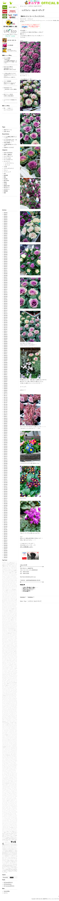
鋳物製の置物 (8, 869)
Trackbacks (30, 597)
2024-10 (5, 251)
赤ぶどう (14, 865)
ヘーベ (13, 771)
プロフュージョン (9, 768)
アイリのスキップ (13, 575)
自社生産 (12, 858)
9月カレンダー (6, 562)
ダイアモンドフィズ (7, 693)
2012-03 (5, 514)
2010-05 (5, 552)
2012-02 (5, 515)
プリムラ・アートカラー (6, 761)
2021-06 (5, 320)
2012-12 (5, 498)
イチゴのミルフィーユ (9, 592)
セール (14, 689)
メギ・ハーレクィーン (12, 802)
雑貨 (5, 192)
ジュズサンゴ (7, 667)
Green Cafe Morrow (8, 152)
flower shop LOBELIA (8, 66)
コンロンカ (12, 648)
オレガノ (9, 603)
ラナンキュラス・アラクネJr (10, 806)
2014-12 (5, 456)
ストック (14, 675)
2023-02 (5, 286)
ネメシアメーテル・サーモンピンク (8, 711)
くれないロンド (14, 565)
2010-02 (5, 557)
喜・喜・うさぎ (11, 835)
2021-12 (5, 310)
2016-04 (5, 428)
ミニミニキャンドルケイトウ (11, 799)
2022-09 (5, 294)
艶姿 (14, 858)
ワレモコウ (4, 831)
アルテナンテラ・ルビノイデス (7, 586)
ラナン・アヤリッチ (12, 807)
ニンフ (3, 708)
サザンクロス (8, 652)
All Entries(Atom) (7, 884)
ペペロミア (15, 777)
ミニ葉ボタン (8, 800)
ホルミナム (10, 782)
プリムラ (33, 20)
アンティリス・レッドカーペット (10, 588)
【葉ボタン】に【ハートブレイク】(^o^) (32, 16)
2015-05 (5, 447)
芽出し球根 (7, 861)
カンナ (7, 613)
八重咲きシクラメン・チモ (8, 832)
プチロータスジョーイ (10, 757)
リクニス (13, 812)
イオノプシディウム (12, 591)
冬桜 (13, 832)
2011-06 (5, 529)
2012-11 (5, 500)
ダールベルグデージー (13, 695)
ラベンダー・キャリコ (8, 810)
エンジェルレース (11, 597)
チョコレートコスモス (12, 698)
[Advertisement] (9, 119)
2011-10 (5, 522)
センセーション (10, 689)
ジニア (6, 666)
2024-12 (5, 247)
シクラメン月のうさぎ (7, 660)
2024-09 (5, 252)
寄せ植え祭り (11, 843)
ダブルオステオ (8, 694)
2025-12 (5, 226)
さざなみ (12, 566)
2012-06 (5, 508)
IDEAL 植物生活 (8, 154)
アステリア (6, 579)
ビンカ (10, 736)
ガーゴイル (12, 615)
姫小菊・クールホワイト (10, 840)
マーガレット (5, 789)
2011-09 (5, 524)
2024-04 (5, 261)
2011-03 (5, 535)
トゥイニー (13, 702)
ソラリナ (3, 692)
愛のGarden (6, 180)
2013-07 (5, 486)
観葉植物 (6, 191)
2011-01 (5, 538)
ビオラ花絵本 (5, 734)
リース (5, 821)
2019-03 (5, 367)
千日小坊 (15, 833)
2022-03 (5, 305)
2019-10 (5, 355)
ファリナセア (9, 740)
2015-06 (5, 446)
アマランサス (10, 582)
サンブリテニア (10, 655)
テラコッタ (11, 699)
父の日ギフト (7, 189)
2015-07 (5, 444)
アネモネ (12, 580)
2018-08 (5, 380)
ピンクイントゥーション (9, 738)
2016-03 (5, 430)
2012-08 (5, 505)
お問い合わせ (7, 131)
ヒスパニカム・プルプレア (8, 729)
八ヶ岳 (10, 831)
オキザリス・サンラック (7, 599)
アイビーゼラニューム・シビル (7, 574)
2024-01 (5, 266)
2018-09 (5, 378)
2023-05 (5, 280)
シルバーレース (9, 662)
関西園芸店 (9, 870)
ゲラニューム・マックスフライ (10, 642)
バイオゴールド (9, 720)
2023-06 (5, 279)
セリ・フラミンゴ (10, 684)
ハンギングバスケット (9, 718)
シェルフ (11, 656)
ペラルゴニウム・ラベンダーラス (9, 779)
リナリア (12, 816)
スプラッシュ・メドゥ (11, 677)
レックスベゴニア (14, 823)
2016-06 (5, 425)
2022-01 (5, 308)
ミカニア (7, 794)
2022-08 (5, 296)
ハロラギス (9, 716)
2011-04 (5, 533)
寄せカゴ (9, 842)
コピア (4, 645)
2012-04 (5, 512)
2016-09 (5, 420)
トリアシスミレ (12, 703)
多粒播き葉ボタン (14, 838)
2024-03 (5, 263)
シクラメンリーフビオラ (6, 657)
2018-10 (5, 376)
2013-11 (5, 479)
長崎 (11, 869)
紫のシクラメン (8, 857)
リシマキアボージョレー (8, 813)
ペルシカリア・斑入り (9, 781)
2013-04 (5, 491)
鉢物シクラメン (11, 868)
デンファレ (9, 702)
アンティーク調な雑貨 (12, 589)
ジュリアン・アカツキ (9, 669)
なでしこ (9, 568)
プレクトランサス (11, 766)
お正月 (8, 564)
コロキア (14, 647)
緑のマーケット (5, 858)
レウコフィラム (7, 823)
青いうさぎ (13, 871)
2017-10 (5, 397)
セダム (10, 682)
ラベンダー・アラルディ (6, 809)
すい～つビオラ (11, 567)
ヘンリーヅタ (9, 771)
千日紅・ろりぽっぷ (13, 834)
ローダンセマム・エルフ (9, 828)
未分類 (5, 184)
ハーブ (12, 719)
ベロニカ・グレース (7, 774)
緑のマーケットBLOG (8, 94)
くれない (9, 565)
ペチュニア (14, 776)
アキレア (7, 578)
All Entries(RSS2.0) (8, 882)
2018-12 (5, 373)
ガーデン (11, 616)
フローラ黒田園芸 (7, 81)
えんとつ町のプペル (8, 156)
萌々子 (10, 861)
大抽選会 (12, 839)
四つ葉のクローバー (6, 836)
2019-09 (5, 357)
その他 (5, 166)
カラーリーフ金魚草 (10, 608)
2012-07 (5, 507)
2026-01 (5, 225)
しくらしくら (5, 567)
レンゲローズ (11, 824)
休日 (5, 173)
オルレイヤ (6, 603)
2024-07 (5, 256)
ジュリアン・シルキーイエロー (8, 671)
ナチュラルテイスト (13, 705)
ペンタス (15, 781)
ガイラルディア (9, 614)
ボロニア (3, 784)
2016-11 (5, 416)
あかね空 (8, 563)
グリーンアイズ (6, 635)
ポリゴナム (5, 786)
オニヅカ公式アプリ (8, 159)
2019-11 (5, 353)
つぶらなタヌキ (5, 568)
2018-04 (5, 387)
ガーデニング (30, 18)
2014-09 (5, 461)
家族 (5, 177)
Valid (7, 891)
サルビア (4, 653)
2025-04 (5, 240)
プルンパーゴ (5, 766)
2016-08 (5, 421)
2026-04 (5, 219)
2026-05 (5, 218)
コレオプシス (10, 647)
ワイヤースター (10, 829)
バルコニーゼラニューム (12, 724)
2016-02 (5, 432)
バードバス (8, 727)
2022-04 (5, 303)
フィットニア (14, 740)
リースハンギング (10, 821)
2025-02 (5, 244)
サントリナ (11, 654)
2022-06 (5, 299)
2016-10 (5, 418)
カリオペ (7, 609)
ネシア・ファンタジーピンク (10, 708)
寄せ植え (55, 20)
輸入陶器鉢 (6, 866)
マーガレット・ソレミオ (10, 790)
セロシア (9, 688)
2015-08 (5, 442)
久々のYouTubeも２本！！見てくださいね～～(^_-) (10, 140)
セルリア (15, 684)
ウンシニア (13, 594)
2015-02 (5, 453)
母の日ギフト (7, 187)
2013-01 (5, 496)
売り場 (11, 837)
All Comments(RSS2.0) (9, 886)
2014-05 (5, 468)
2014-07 (5, 465)
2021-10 (5, 313)
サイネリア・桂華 (12, 651)
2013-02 (5, 495)
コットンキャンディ (9, 644)
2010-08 (5, 547)
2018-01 (5, 392)
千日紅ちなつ (7, 834)
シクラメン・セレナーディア (25, 20)
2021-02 (5, 327)
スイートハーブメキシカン (8, 673)
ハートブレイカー (8, 719)
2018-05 (5, 385)
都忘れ (15, 866)
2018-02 (5, 390)
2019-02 (5, 369)
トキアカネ (7, 703)
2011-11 (5, 521)
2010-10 (5, 543)
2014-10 (5, 460)
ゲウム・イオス (7, 639)
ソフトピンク (15, 691)
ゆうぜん (9, 570)
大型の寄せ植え (8, 839)
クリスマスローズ (11, 629)
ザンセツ (4, 656)
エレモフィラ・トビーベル (11, 596)
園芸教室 (7, 837)
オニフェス (7, 164)
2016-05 (5, 427)
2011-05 (5, 531)
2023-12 (5, 268)
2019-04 (5, 366)
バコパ (7, 721)
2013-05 (5, 489)
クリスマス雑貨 (13, 630)
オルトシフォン (11, 602)
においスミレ (13, 568)
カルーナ (12, 610)
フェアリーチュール (8, 741)
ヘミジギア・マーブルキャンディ (10, 769)
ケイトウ (5, 637)
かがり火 (6, 565)
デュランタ (13, 701)
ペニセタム (11, 777)
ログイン (6, 893)
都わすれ (12, 866)
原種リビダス (4, 835)
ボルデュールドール (12, 783)
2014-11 (5, 458)
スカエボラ (15, 673)
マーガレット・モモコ (7, 793)
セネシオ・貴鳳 (6, 683)
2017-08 (5, 400)
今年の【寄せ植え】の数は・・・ (30, 587)
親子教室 (4, 865)
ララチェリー (5, 812)
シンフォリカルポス (9, 664)
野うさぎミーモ (5, 867)
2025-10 (5, 230)
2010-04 (5, 554)
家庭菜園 (6, 175)
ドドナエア (12, 704)
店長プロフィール (8, 129)
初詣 (10, 833)
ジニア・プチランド (10, 666)
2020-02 (5, 348)
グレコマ (7, 636)
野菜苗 (12, 867)
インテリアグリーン (9, 163)
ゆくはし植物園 (7, 58)
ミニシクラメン (10, 795)
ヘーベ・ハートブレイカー (47, 20)
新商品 (5, 182)
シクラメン (15, 656)
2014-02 (5, 474)
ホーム (21, 6)
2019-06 (5, 362)
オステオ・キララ (14, 600)
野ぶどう (9, 867)
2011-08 (5, 526)
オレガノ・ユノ (14, 603)
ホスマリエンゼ (5, 782)
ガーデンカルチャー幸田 (9, 617)
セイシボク (11, 681)
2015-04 (5, 449)
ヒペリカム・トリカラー (8, 731)
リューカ (8, 817)
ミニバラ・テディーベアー (8, 797)
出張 (15, 832)
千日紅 (3, 834)
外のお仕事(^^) (26, 591)
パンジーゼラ (8, 728)
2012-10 (5, 501)
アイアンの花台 (11, 571)
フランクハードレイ (9, 743)
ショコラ (7, 661)
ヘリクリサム (8, 770)
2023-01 (5, 287)
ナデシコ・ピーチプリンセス (11, 706)
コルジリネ (6, 647)
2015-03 (5, 451)
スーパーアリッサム (10, 678)
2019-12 (5, 352)
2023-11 (5, 270)
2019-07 (5, 360)
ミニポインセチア (9, 798)
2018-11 (5, 374)
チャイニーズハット (9, 697)
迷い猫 (9, 866)
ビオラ (3, 732)
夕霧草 (10, 838)
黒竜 (6, 872)
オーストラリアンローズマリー (11, 605)
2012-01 (5, 517)
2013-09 (5, 482)
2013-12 (5, 477)
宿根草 (6, 842)
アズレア (8, 580)
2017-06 (5, 404)
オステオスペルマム (6, 600)
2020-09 (5, 336)
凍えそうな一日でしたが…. (29, 588)
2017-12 (5, 394)
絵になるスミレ (14, 857)
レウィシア (7, 822)
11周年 (10, 562)
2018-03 (5, 388)
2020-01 (5, 350)
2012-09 (5, 503)
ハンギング (10, 717)
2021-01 (5, 329)
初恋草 (7, 833)
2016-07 (5, 423)
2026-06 (5, 216)
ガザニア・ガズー (6, 615)
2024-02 (5, 265)
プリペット (13, 758)
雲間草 (10, 871)
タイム (7, 692)
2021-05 (5, 322)
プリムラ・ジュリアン (9, 763)
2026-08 (5, 212)
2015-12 (5, 435)
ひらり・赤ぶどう (9, 569)
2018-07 (5, 381)
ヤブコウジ (7, 804)
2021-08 (5, 317)
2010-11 (5, 541)
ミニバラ (14, 795)
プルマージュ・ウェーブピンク (7, 765)
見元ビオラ (7, 863)
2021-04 (5, 324)
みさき (6, 570)
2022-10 (5, 292)
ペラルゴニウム (5, 778)
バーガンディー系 (10, 726)
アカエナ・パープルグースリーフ (8, 576)
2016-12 (5, 414)
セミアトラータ (11, 683)
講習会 (11, 865)
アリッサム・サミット (9, 584)
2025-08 (5, 233)
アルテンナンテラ (8, 587)
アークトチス (10, 590)
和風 (8, 835)
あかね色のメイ (13, 563)
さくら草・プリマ (8, 566)
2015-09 (5, 440)
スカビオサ (4, 674)
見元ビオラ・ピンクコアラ (8, 864)
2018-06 (5, 383)
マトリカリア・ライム (10, 788)
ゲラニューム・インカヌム (6, 640)
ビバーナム (14, 735)
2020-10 (5, 334)
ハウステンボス (7, 715)
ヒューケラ (15, 731)
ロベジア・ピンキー (9, 825)
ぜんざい (15, 567)
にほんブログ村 (23, 564)
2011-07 (5, 528)
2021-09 (5, 315)
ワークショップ (7, 171)
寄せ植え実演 (6, 843)
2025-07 (5, 235)
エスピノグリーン (8, 595)
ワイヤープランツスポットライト (11, 830)
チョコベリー (5, 698)
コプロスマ (8, 645)
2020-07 (5, 339)
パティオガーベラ (14, 727)
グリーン (11, 634)
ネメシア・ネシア (9, 712)
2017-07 (5, 402)
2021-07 (5, 319)
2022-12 (5, 289)
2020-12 (5, 331)
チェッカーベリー (5, 696)
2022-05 (5, 301)
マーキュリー (13, 793)
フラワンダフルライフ (9, 168)
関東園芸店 (5, 870)
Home (21, 601)
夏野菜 (7, 838)
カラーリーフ (4, 608)
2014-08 (5, 463)
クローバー (7, 634)
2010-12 (5, 540)
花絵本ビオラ (12, 860)
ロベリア (14, 825)
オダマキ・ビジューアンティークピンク (9, 601)
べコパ (13, 569)
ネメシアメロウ (11, 709)
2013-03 (5, 493)
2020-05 (5, 343)
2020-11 (5, 333)
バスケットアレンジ (12, 721)
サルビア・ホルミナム (10, 653)
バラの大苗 (11, 722)
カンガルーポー (10, 612)
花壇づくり (5, 860)
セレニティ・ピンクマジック (10, 686)
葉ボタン (23, 21)
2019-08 (5, 359)
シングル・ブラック (11, 663)
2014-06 (5, 467)
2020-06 (5, 341)
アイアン (6, 571)
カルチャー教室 (8, 610)
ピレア (11, 737)
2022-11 (5, 291)
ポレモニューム (10, 786)
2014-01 (5, 475)
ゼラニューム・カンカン (10, 690)
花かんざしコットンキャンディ (10, 859)
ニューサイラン (14, 707)
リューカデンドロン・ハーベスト (8, 820)
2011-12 (5, 519)
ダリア (7, 695)
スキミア (3, 675)
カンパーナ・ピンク (11, 613)
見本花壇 (14, 864)
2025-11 (5, 228)
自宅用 (9, 858)
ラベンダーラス (14, 808)
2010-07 (5, 548)
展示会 (15, 843)
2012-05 (5, 510)
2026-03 (5, 221)
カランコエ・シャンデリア (12, 607)
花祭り (8, 860)
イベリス (14, 592)
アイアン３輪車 (14, 572)
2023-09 (5, 273)
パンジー (3, 728)
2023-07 (5, 277)
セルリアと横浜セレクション (7, 685)
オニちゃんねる (7, 158)
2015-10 (5, 439)
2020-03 (5, 346)
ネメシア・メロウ (9, 714)
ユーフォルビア (10, 805)
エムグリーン (13, 595)
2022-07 (5, 298)
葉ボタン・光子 (9, 862)
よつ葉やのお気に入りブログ (10, 73)
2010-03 (5, 555)
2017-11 (5, 395)
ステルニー (11, 675)
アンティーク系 (5, 589)
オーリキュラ (10, 606)
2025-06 (5, 237)
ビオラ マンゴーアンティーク (10, 732)
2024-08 (5, 254)
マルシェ (6, 170)
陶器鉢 (13, 870)
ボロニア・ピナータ (9, 784)
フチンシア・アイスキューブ (9, 742)
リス (6, 816)
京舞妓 (7, 831)
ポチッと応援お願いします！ (26, 546)
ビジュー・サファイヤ (12, 734)
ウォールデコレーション (6, 594)
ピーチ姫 (7, 739)
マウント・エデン (10, 787)
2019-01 (5, 371)
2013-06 (5, 488)
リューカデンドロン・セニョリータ (11, 819)
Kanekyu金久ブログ (8, 87)
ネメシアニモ (6, 709)
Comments (22, 597)
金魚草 (15, 867)
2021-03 (5, 326)
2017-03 (5, 409)
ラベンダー (9, 808)
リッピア (9, 816)
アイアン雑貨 (8, 572)
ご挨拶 (3, 566)
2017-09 (5, 399)
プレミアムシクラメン (8, 767)
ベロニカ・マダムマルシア (10, 775)
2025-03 (5, 242)
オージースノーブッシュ (6, 604)
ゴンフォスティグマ (11, 649)
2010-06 (5, 550)
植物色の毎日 (7, 185)
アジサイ (10, 578)
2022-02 (5, 306)
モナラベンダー (12, 803)
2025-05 (5, 238)
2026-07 (5, 214)
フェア (3, 741)
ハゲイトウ (12, 715)
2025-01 (5, 245)
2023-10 (5, 272)
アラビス (11, 583)
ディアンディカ (10, 700)
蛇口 (13, 862)
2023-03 (5, 284)
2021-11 (5, 312)
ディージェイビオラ (7, 701)
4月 (2, 562)
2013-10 (5, 481)
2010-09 (5, 545)
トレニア (8, 704)
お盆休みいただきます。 (9, 147)
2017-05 (5, 406)
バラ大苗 (6, 724)
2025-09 (5, 232)
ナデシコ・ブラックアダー (6, 707)
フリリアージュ (39, 20)
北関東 (12, 833)
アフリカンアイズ (9, 581)
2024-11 (5, 249)
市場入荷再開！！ (8, 142)
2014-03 (5, 472)
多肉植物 (3, 839)
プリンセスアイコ (14, 764)
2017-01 (5, 413)
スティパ (7, 675)
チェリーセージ (11, 696)
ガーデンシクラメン (11, 618)
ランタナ (9, 812)
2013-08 (5, 484)
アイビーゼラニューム (12, 573)
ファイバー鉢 (12, 739)
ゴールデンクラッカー (11, 650)
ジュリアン (12, 667)
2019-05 (5, 364)
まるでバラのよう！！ (28, 589)
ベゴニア (11, 772)
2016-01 (5, 434)
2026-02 (5, 223)
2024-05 (5, 259)
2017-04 (5, 407)
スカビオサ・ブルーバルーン (11, 674)
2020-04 (5, 345)
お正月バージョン (13, 564)
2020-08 (5, 338)
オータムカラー (5, 606)
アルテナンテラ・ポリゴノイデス (11, 585)
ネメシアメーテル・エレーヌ (11, 710)
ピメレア (7, 737)
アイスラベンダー (5, 573)
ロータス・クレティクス (11, 826)
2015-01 (5, 454)
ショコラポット (11, 661)
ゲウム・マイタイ (14, 639)
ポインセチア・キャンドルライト (9, 785)
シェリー (8, 656)
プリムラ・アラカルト (13, 760)
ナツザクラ (4, 706)
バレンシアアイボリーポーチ (7, 725)
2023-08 (5, 275)
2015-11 (5, 437)
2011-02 (5, 536)
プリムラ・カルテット (9, 762)
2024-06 (5, 258)
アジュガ (13, 578)
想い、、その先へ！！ (8, 108)
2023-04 (5, 282)
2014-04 (5, 470)
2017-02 (5, 411)
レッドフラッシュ (5, 824)
